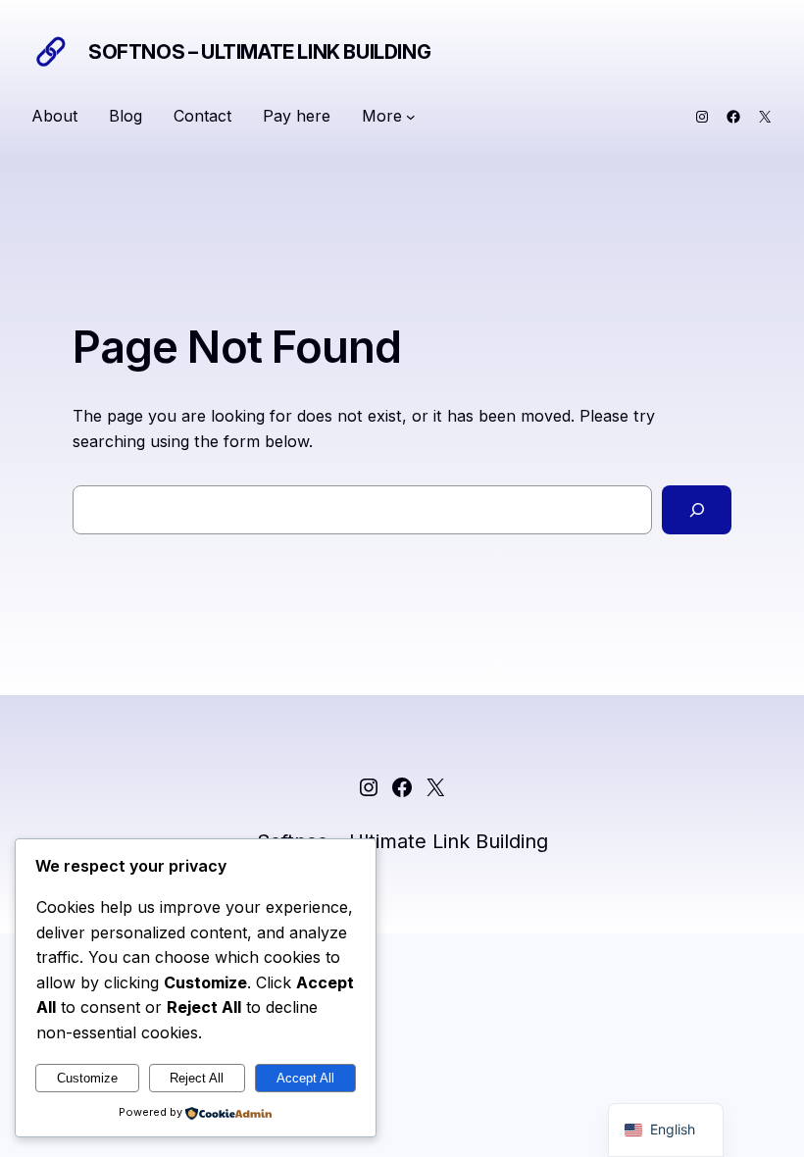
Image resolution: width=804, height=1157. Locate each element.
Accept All (305, 1078)
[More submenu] (411, 117)
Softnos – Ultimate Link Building (259, 52)
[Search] (696, 509)
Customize (87, 1078)
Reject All (197, 1078)
